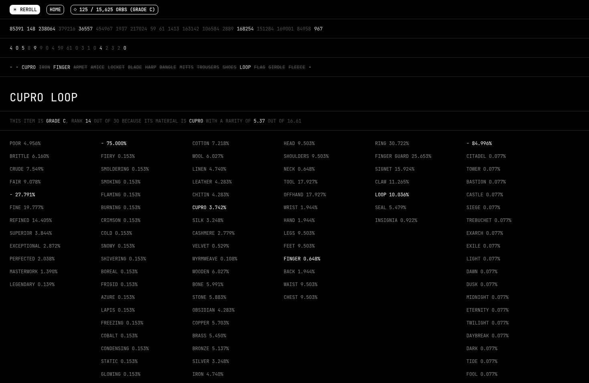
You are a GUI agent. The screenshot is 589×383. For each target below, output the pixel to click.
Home (55, 9)
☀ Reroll (25, 9)
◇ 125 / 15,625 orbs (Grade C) (114, 9)
